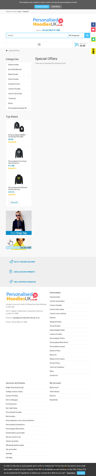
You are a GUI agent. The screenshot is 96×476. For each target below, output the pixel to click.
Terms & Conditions (57, 367)
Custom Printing (12, 396)
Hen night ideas (11, 408)
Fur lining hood (11, 404)
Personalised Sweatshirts (15, 425)
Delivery (53, 318)
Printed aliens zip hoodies (15, 433)
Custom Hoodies (56, 305)
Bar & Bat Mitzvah (15, 69)
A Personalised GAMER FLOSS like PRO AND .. (16, 136)
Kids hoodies (10, 416)
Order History (54, 392)
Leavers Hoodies (14, 89)
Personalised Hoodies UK (17, 108)
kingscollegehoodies (57, 330)
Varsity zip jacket (12, 441)
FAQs (52, 371)
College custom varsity (14, 392)
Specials (9, 453)
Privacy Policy (55, 363)
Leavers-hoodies (56, 334)
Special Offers (14, 51)
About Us (53, 355)
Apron (10, 103)
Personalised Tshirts (57, 338)
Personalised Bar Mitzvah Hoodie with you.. (17, 188)
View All (14, 202)
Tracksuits (12, 98)
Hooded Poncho (14, 84)
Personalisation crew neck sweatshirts (20, 420)
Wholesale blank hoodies (15, 445)
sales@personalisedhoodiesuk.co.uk (26, 318)
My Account (54, 387)
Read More (56, 7)
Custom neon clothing (58, 313)
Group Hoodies (55, 326)
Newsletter (54, 400)
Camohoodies (55, 297)
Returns (53, 396)
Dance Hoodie (13, 79)
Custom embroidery (57, 301)
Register (26, 11)
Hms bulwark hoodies (14, 412)
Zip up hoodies (11, 449)
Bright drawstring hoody (15, 387)
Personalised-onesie (57, 346)
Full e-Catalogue (12, 400)
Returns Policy (55, 351)
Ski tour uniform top (13, 437)
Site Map (9, 458)
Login (19, 11)
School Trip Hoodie (15, 94)
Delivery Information (57, 359)
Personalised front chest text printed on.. (17, 162)
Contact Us (54, 375)
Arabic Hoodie (13, 65)
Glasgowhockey (55, 322)
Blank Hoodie (13, 74)
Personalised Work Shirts (59, 342)
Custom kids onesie (57, 309)
